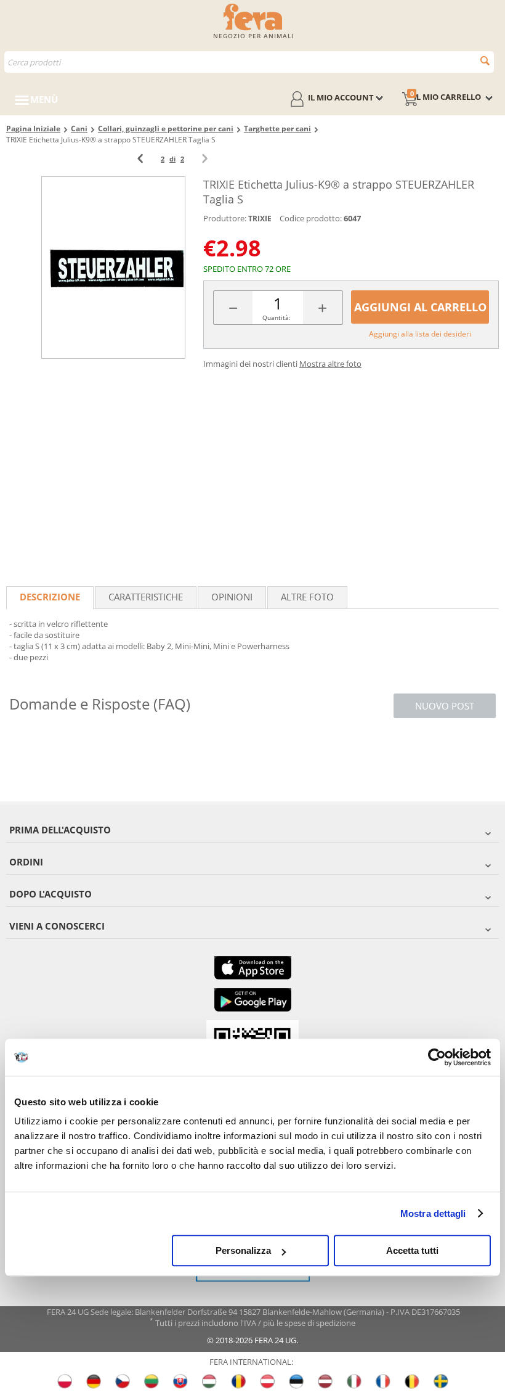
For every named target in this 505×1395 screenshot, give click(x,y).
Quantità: (276, 317)
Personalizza (243, 1250)
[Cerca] (485, 60)
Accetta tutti (412, 1250)
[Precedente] (140, 158)
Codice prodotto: (311, 218)
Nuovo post (444, 706)
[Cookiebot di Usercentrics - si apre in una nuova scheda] (437, 1057)
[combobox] (249, 62)
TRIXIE (260, 218)
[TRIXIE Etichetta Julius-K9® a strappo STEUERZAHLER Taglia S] (113, 267)
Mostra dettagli (433, 1213)
